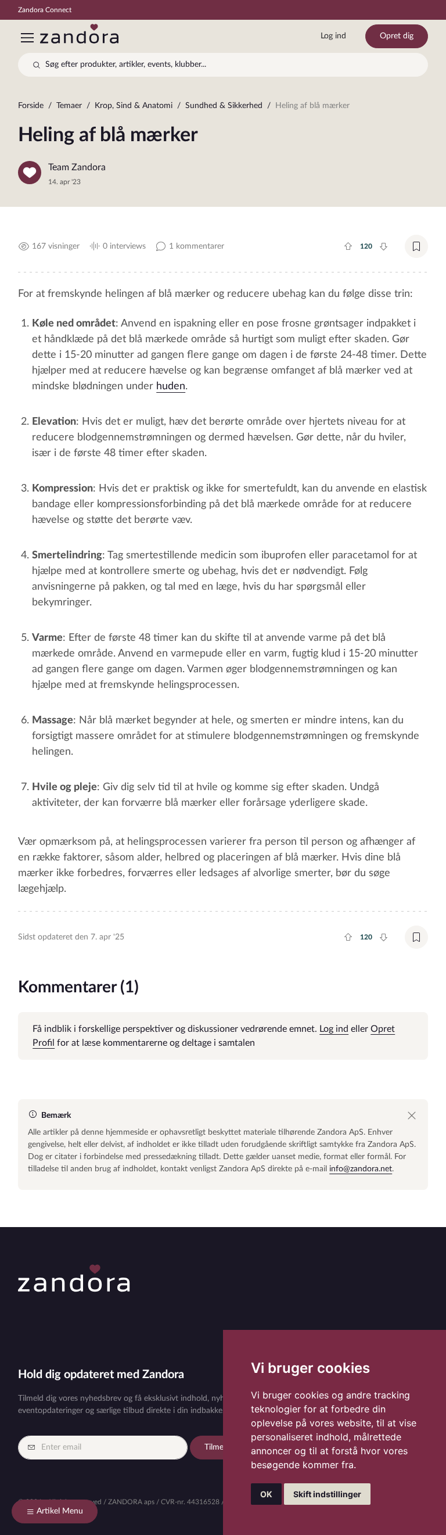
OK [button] (266, 1494)
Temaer (69, 106)
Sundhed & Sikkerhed (223, 106)
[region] (223, 108)
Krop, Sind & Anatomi (133, 106)
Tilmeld (217, 1447)
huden (170, 386)
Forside (31, 106)
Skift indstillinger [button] (327, 1494)
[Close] (411, 1115)
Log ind (333, 36)
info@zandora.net (360, 1169)
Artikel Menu (60, 1511)
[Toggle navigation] (26, 37)
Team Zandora (77, 167)
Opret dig (396, 36)
